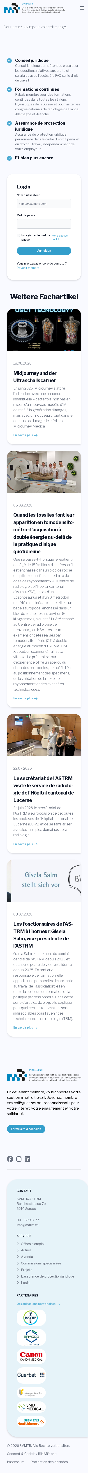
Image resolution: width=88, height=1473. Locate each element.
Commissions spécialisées (41, 1263)
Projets (26, 1270)
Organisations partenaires (36, 1304)
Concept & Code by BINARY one (32, 1454)
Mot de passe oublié (60, 237)
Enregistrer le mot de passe (35, 237)
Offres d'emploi (32, 1244)
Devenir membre (28, 268)
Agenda (26, 1257)
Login (25, 1283)
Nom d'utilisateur (28, 195)
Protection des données (49, 1462)
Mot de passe (26, 215)
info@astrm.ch (28, 1225)
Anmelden (44, 250)
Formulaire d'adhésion (26, 1129)
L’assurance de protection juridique (47, 1276)
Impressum (15, 1462)
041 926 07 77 (28, 1220)
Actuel (25, 1250)
